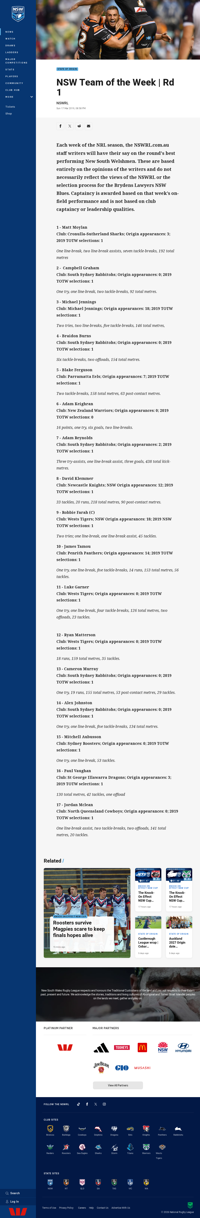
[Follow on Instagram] (104, 1104)
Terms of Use (49, 1207)
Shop (8, 113)
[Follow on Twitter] (95, 1104)
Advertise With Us (121, 1207)
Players (11, 76)
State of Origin (67, 69)
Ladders (11, 52)
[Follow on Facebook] (87, 1104)
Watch (10, 38)
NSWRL (62, 103)
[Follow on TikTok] (78, 1104)
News (9, 31)
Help (91, 1207)
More (9, 96)
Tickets (10, 106)
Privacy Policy (66, 1207)
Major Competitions (16, 61)
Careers (82, 1207)
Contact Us (102, 1207)
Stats (10, 69)
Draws (10, 45)
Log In (14, 1201)
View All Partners (118, 1085)
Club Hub (12, 89)
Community (14, 83)
